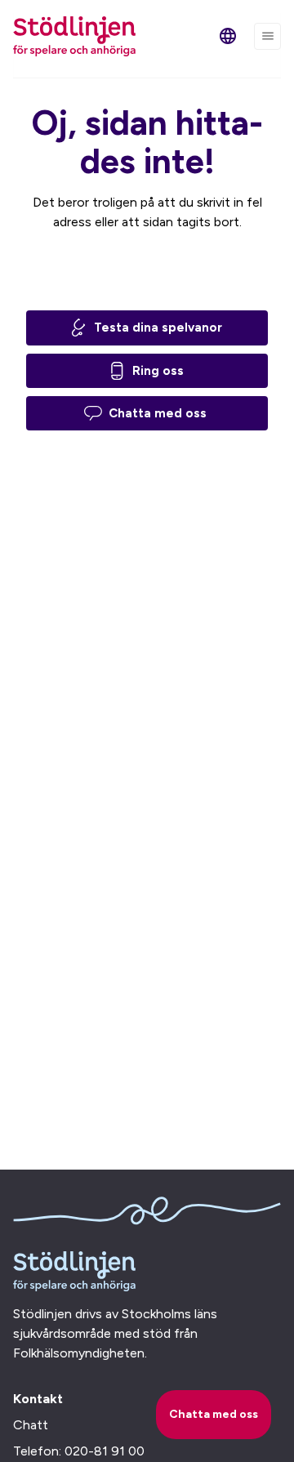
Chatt (30, 1425)
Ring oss (158, 370)
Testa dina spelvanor (158, 327)
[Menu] (267, 36)
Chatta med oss (158, 413)
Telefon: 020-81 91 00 (79, 1451)
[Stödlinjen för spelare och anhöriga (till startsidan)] (74, 36)
